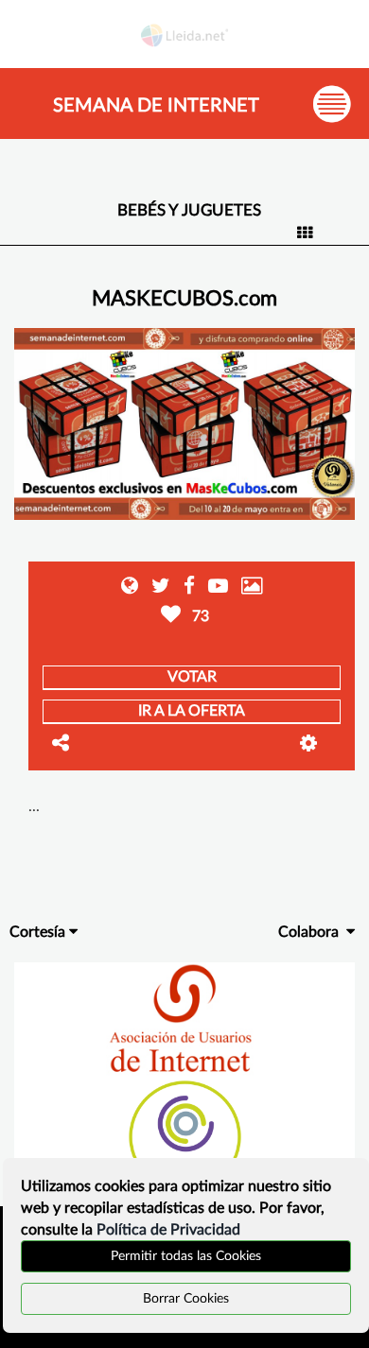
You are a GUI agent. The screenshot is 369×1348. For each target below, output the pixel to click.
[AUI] (184, 1019)
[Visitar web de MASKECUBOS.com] (131, 588)
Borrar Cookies (186, 1298)
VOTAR (192, 676)
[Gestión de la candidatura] (320, 743)
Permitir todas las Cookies (186, 1256)
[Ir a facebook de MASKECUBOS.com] (184, 588)
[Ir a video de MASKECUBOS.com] (213, 588)
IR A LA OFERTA (191, 710)
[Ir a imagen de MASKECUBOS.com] (247, 588)
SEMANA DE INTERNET (156, 105)
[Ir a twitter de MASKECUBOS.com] (156, 588)
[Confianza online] (185, 1135)
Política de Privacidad (168, 1229)
